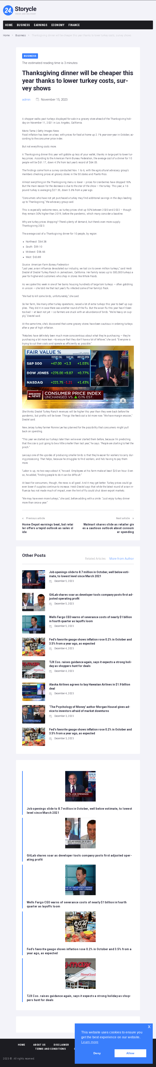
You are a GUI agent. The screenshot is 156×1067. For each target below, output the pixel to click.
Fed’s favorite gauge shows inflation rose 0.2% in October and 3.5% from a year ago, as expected (79, 951)
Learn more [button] (90, 1042)
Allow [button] (130, 1053)
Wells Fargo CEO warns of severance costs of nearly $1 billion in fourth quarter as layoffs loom (77, 904)
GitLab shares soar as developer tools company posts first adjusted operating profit (79, 857)
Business (20, 35)
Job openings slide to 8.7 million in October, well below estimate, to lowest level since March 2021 (79, 810)
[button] (78, 378)
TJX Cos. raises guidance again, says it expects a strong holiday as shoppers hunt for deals (79, 998)
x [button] (149, 1026)
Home (6, 35)
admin (26, 99)
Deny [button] (97, 1053)
